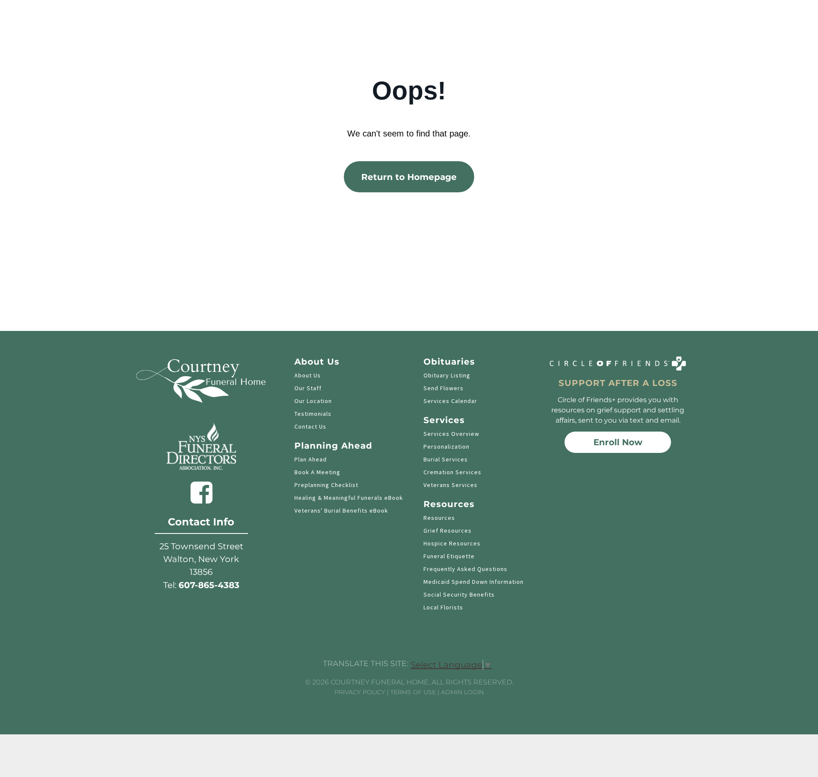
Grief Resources (447, 530)
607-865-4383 (209, 585)
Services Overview (451, 434)
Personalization (446, 446)
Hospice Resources (452, 543)
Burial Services (445, 459)
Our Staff (308, 388)
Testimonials (312, 413)
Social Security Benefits (459, 594)
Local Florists (443, 607)
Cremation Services (452, 472)
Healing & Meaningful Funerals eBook (348, 498)
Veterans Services (450, 485)
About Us (307, 375)
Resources (439, 518)
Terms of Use (413, 692)
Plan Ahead (310, 459)
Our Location (313, 401)
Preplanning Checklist (326, 485)
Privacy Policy (359, 692)
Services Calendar (450, 401)
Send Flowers (443, 388)
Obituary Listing (446, 375)
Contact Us (310, 426)
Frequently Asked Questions (465, 569)
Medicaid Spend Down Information (473, 582)
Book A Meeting (317, 472)
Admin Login (462, 692)
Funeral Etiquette (449, 556)
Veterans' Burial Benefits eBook (341, 510)
